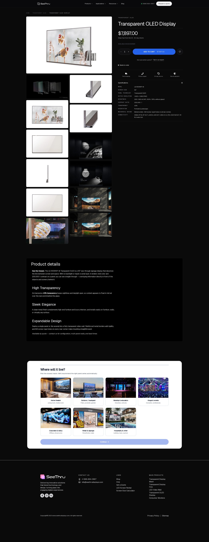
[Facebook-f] (42, 495)
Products (88, 4)
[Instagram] (47, 495)
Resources (112, 4)
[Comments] (51, 495)
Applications (100, 4)
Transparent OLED (39, 13)
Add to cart (154, 52)
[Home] (59, 3)
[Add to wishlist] (180, 52)
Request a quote (164, 4)
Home (28, 13)
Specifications (123, 83)
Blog (122, 4)
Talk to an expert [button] (158, 60)
